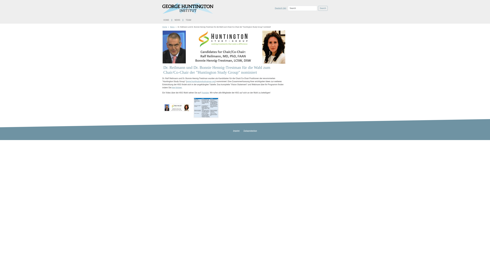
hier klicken (177, 87)
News (177, 20)
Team (188, 20)
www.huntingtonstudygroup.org (201, 81)
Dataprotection (250, 131)
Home (166, 20)
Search (323, 8)
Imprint (236, 131)
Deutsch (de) (280, 8)
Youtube (205, 92)
